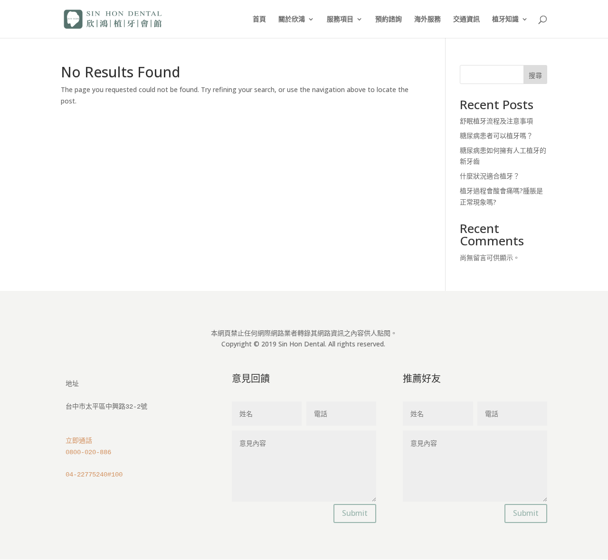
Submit (355, 513)
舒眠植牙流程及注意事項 (496, 120)
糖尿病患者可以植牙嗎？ (496, 135)
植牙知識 (505, 19)
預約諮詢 (388, 19)
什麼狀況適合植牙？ (490, 175)
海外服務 (427, 19)
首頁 (259, 19)
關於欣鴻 (291, 19)
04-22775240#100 (94, 474)
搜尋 (535, 75)
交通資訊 (466, 19)
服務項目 (340, 19)
